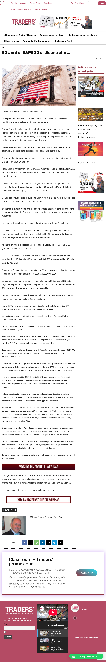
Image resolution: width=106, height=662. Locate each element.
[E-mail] (48, 542)
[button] (86, 656)
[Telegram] (54, 542)
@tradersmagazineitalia (91, 606)
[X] (30, 542)
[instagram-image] (75, 618)
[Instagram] (4, 2)
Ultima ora (5, 48)
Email (6, 624)
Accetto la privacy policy (16, 632)
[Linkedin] (42, 542)
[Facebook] (24, 542)
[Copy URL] (60, 542)
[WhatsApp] (36, 542)
